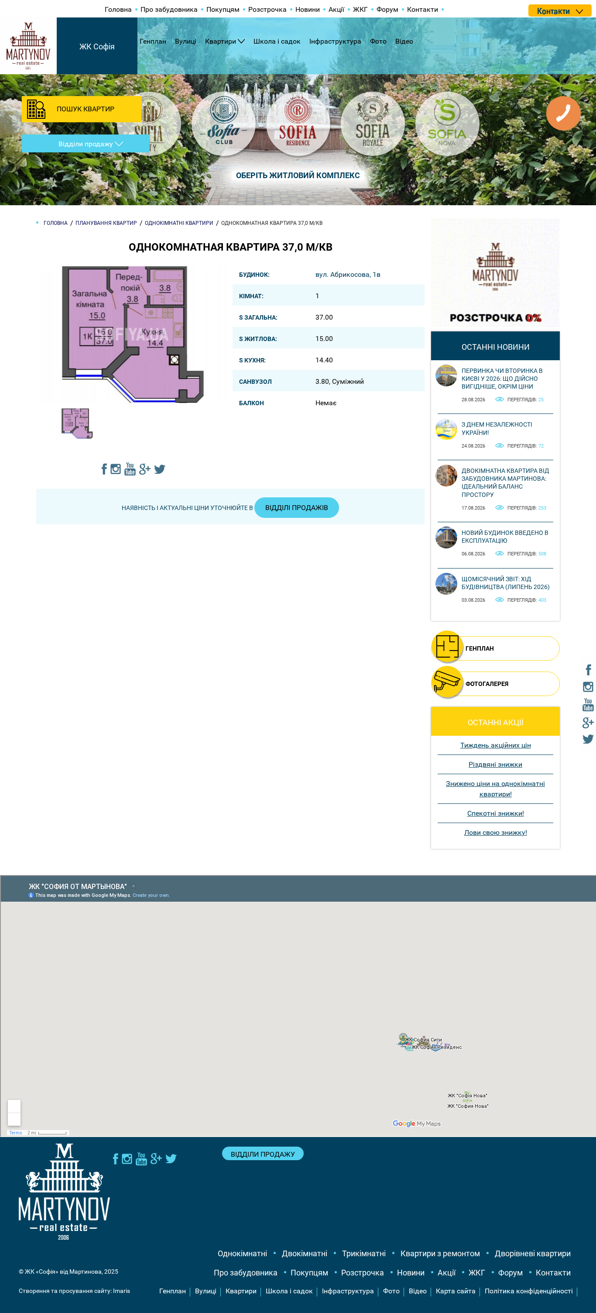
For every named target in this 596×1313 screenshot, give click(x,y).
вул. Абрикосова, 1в (347, 274)
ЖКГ (360, 9)
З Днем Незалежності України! (497, 428)
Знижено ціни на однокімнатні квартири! (495, 788)
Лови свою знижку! (495, 832)
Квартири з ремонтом (440, 1253)
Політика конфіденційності (529, 1291)
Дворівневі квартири (533, 1253)
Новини (307, 9)
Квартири (220, 41)
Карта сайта (456, 1291)
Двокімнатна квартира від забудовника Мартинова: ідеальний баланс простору (505, 482)
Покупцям (223, 9)
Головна (118, 9)
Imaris (121, 1290)
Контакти (422, 9)
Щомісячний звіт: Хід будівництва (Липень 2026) (506, 583)
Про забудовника (169, 9)
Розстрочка (267, 9)
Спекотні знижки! (495, 813)
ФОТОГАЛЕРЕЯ (487, 683)
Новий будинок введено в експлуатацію (505, 536)
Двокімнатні (304, 1253)
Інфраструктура (335, 41)
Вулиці (185, 41)
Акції (336, 9)
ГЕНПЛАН (480, 648)
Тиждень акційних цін (495, 745)
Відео (404, 41)
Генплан (153, 41)
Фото (378, 41)
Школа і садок (277, 41)
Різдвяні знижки (495, 764)
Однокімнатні (242, 1253)
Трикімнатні (364, 1253)
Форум (387, 9)
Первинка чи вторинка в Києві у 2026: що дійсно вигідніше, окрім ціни (502, 378)
